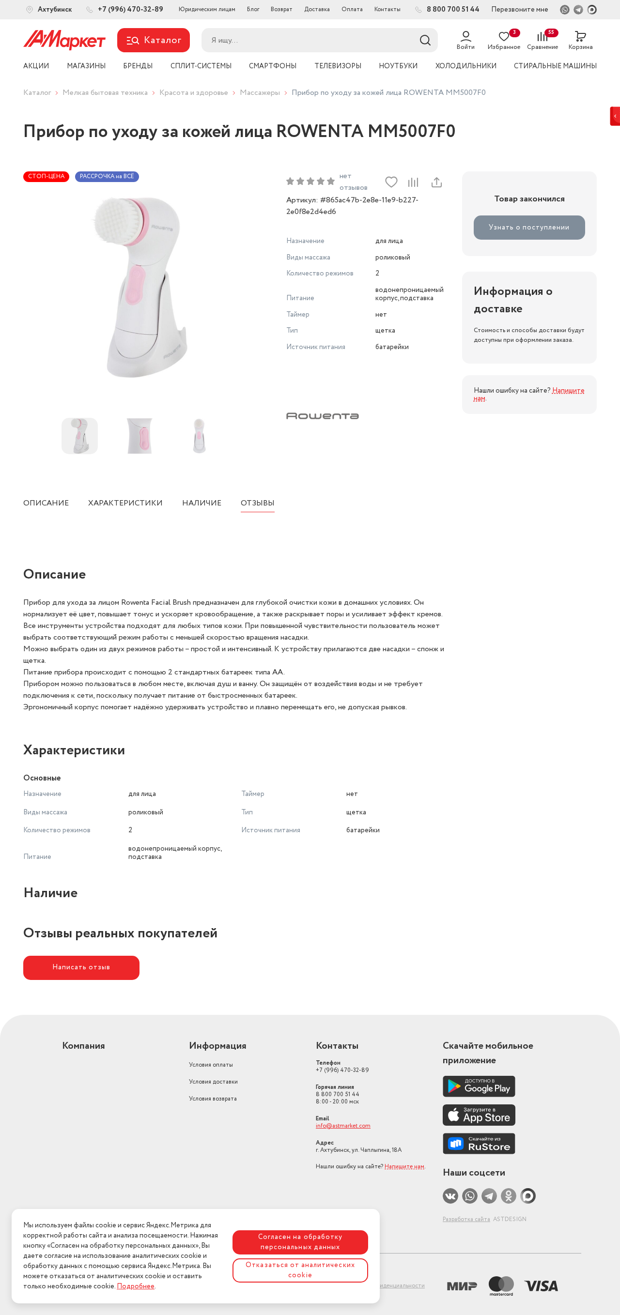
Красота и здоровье (193, 92)
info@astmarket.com (343, 1126)
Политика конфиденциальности (381, 1286)
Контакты (387, 9)
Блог (253, 9)
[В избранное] (391, 182)
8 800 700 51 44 (337, 1094)
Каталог (37, 92)
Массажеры (260, 92)
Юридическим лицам (207, 9)
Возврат (282, 9)
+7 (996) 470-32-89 (342, 1066)
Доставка (317, 9)
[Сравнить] (413, 182)
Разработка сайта (466, 1219)
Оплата (352, 9)
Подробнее (136, 1286)
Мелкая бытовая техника (105, 92)
